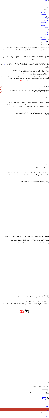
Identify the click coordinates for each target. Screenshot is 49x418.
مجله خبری (46, 405)
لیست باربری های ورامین (43, 39)
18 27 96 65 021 (22, 312)
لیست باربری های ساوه (43, 14)
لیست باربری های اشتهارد (43, 12)
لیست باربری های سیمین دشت (43, 36)
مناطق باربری (46, 406)
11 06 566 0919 (22, 310)
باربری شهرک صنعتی (45, 416)
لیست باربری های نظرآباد (43, 13)
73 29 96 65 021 (22, 311)
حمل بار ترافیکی (46, 410)
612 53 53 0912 (21, 80)
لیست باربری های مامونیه (43, 22)
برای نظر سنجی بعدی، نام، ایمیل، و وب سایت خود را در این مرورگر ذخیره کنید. (38, 392)
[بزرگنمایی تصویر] (46, 39)
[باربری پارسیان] (47, 17)
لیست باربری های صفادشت (43, 37)
